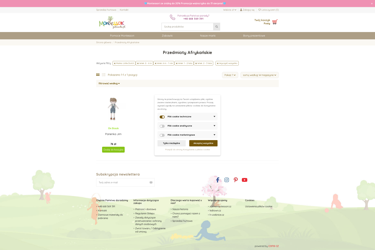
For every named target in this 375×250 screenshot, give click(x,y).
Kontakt (124, 9)
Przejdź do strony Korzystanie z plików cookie (187, 149)
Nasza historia (180, 209)
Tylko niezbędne (171, 143)
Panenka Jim (113, 134)
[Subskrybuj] (151, 182)
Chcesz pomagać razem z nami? (186, 215)
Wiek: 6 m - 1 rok (164, 63)
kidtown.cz (215, 210)
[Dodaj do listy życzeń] (110, 131)
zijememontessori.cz (220, 206)
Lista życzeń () (270, 9)
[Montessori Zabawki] (112, 22)
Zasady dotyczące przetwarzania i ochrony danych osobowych (148, 221)
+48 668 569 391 (106, 206)
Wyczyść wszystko (228, 63)
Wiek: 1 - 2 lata (185, 63)
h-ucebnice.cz (217, 214)
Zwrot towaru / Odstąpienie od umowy (150, 230)
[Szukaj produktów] (216, 27)
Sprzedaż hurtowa (106, 9)
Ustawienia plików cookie (258, 206)
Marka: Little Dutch (125, 63)
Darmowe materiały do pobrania (110, 216)
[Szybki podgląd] (115, 131)
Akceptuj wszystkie (203, 143)
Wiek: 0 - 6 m (145, 63)
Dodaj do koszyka (113, 149)
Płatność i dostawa (145, 209)
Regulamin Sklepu (145, 213)
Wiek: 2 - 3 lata (204, 63)
